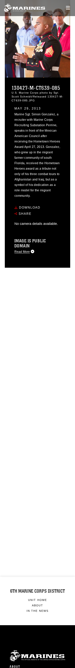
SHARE (25, 213)
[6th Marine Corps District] (24, 8)
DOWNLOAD (29, 207)
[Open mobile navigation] (68, 8)
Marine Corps (37, 656)
